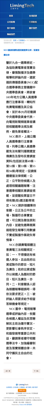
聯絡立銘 (22, 390)
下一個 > (36, 371)
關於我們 (35, 387)
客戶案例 (28, 387)
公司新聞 (15, 387)
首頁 (14, 40)
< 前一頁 (7, 371)
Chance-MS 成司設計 (25, 404)
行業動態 (21, 40)
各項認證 (9, 387)
